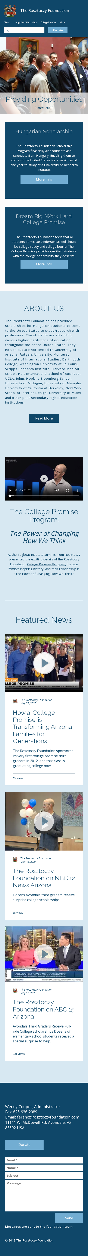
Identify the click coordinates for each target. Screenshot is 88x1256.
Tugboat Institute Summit (36, 554)
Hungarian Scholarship (25, 22)
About (7, 22)
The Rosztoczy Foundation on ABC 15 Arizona (43, 1009)
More (62, 22)
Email (44, 1160)
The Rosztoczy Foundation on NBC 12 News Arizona (44, 878)
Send (69, 1218)
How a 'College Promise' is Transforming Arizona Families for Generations (42, 727)
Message (44, 1195)
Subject (44, 1175)
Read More (44, 418)
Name (44, 1168)
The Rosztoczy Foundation (34, 1240)
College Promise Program (46, 564)
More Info (44, 179)
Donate (58, 30)
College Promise (48, 22)
